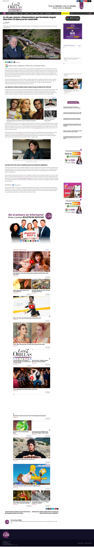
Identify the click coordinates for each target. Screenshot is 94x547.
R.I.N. (71, 13)
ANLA (52, 169)
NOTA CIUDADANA (57, 13)
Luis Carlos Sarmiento (38, 127)
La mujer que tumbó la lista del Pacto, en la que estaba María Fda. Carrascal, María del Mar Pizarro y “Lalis (72, 113)
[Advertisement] (32, 203)
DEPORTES (26, 13)
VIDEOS (37, 13)
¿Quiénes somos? (80, 543)
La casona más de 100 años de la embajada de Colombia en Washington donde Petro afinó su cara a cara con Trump (72, 137)
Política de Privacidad (87, 543)
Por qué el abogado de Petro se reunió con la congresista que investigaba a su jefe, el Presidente (71, 107)
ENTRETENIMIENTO (49, 13)
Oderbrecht (21, 133)
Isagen (52, 71)
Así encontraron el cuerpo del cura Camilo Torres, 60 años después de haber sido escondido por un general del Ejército (72, 125)
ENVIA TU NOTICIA (65, 13)
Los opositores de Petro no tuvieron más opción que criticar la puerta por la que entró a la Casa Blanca (71, 119)
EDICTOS (41, 13)
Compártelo (18, 62)
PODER (21, 13)
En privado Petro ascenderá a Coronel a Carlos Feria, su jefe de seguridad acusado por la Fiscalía (18, 512)
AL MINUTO (9, 13)
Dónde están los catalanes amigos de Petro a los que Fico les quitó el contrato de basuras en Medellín (45, 512)
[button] (88, 13)
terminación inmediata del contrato (24, 178)
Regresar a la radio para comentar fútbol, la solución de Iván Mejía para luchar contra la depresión (72, 131)
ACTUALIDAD (15, 13)
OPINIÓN (31, 13)
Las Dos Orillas (7, 22)
